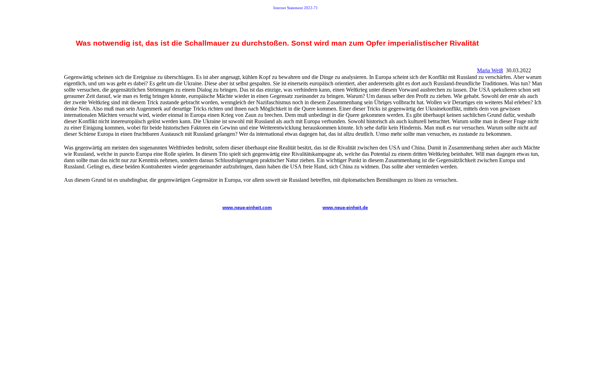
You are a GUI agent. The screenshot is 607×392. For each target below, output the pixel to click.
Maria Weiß (490, 70)
